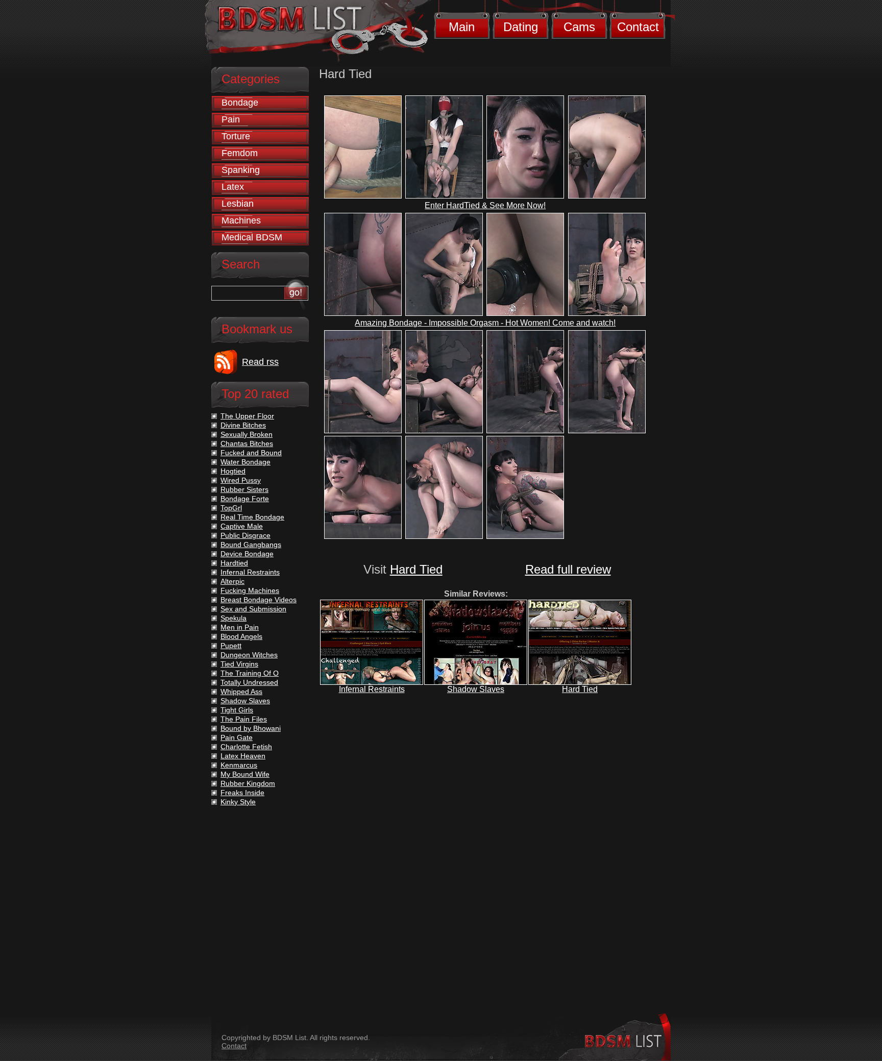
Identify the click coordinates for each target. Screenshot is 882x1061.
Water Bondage (245, 462)
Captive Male (241, 526)
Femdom (240, 153)
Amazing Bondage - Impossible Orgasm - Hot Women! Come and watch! (485, 322)
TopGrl (231, 508)
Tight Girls (236, 710)
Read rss (260, 362)
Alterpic (232, 581)
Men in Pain (239, 627)
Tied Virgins (239, 664)
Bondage (240, 102)
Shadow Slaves (475, 689)
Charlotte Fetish (246, 747)
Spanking (241, 170)
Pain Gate (236, 737)
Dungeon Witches (249, 655)
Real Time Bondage (252, 517)
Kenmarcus (238, 765)
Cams (579, 27)
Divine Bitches (243, 425)
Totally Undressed (249, 682)
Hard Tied (416, 569)
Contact (638, 27)
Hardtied (234, 563)
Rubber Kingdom (247, 783)
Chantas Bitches (246, 443)
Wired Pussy (240, 480)
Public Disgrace (245, 535)
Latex (233, 187)
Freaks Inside (242, 792)
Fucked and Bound (251, 453)
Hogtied (233, 471)
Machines (241, 220)
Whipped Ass (241, 691)
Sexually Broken (246, 434)
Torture (236, 136)
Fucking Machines (249, 590)
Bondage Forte (244, 499)
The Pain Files (243, 719)
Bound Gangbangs (250, 544)
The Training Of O (249, 673)
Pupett (230, 645)
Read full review (568, 569)
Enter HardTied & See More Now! (485, 205)
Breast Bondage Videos (258, 600)
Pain (231, 119)
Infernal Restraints (372, 689)
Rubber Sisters (244, 489)
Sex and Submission (253, 609)
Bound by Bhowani (250, 728)
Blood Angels (241, 636)
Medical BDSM (252, 237)
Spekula (233, 618)
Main (462, 27)
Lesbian (238, 204)
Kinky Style (238, 802)
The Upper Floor (247, 416)
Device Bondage (247, 554)
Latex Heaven (242, 756)
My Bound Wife (245, 774)
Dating (520, 27)
